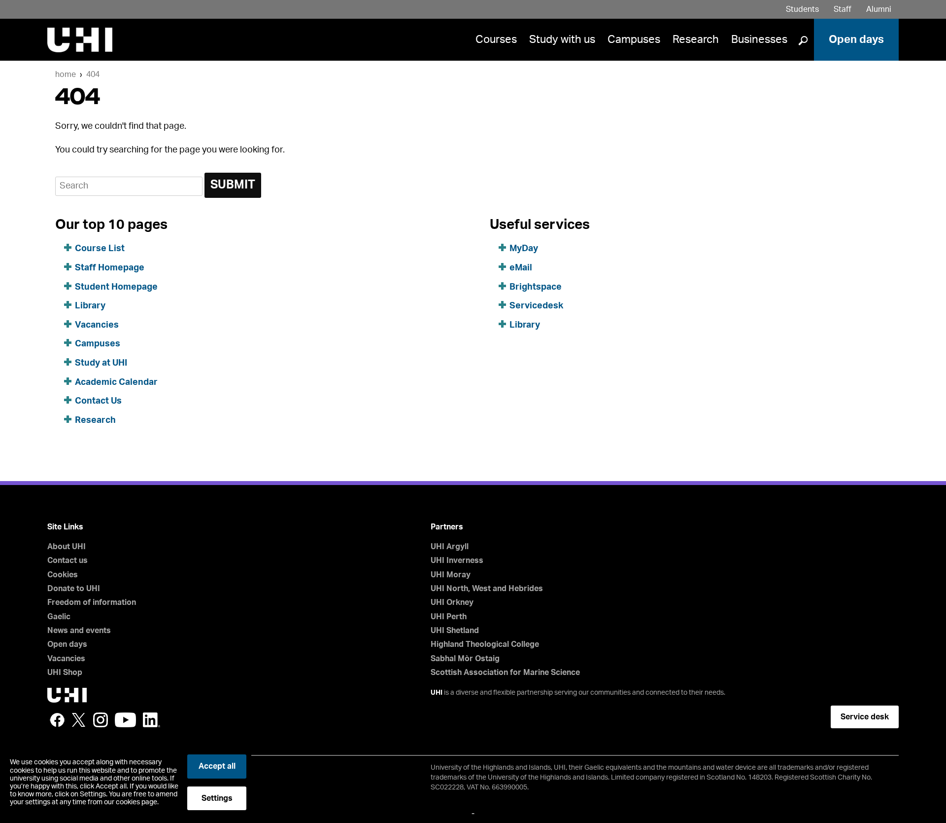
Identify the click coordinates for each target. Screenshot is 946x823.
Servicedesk (536, 305)
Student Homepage (116, 287)
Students (802, 9)
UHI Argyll (450, 547)
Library (90, 305)
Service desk (865, 717)
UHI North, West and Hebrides (487, 589)
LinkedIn (151, 719)
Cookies (62, 575)
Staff (842, 9)
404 (93, 74)
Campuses (634, 39)
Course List (100, 248)
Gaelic (58, 617)
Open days (856, 39)
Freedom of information (91, 602)
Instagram (100, 719)
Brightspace (535, 287)
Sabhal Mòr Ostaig (465, 659)
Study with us (562, 39)
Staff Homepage (109, 267)
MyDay (523, 248)
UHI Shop (64, 672)
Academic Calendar (116, 382)
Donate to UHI (73, 589)
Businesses (759, 39)
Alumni (878, 9)
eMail (520, 267)
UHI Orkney (452, 602)
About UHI (66, 547)
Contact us (67, 560)
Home (65, 74)
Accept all (217, 766)
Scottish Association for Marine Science (505, 672)
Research (696, 39)
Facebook (57, 719)
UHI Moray (451, 575)
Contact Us (98, 401)
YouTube (125, 719)
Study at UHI (101, 363)
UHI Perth (449, 617)
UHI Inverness (457, 560)
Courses (496, 39)
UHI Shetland (455, 631)
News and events (79, 631)
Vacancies (97, 325)
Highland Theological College (485, 644)
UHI (436, 692)
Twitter (78, 719)
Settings (217, 798)
